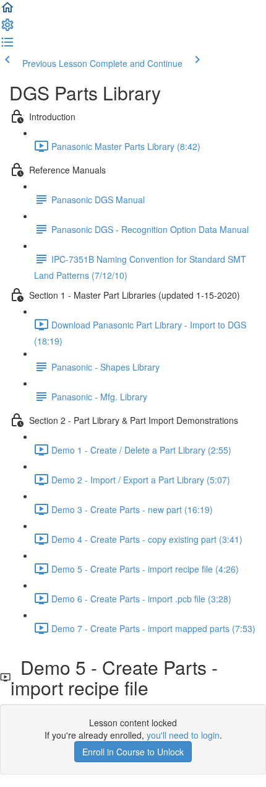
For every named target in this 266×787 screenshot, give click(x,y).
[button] (7, 11)
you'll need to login (183, 735)
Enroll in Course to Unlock (133, 751)
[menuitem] (7, 28)
